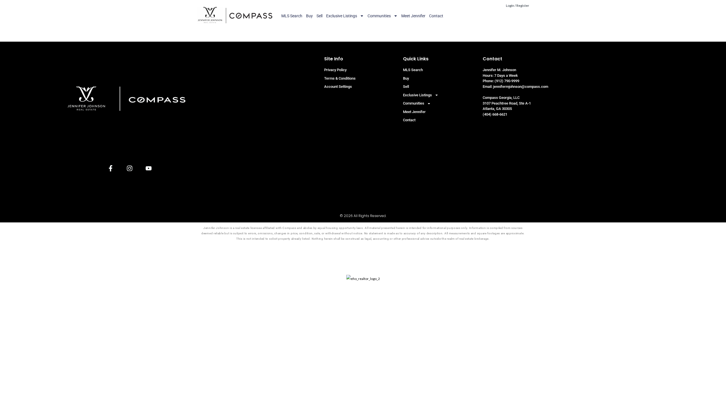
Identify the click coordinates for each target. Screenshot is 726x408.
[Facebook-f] (110, 168)
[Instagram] (129, 168)
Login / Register (517, 5)
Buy (309, 16)
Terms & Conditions (340, 78)
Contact (436, 16)
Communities (379, 16)
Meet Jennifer (413, 16)
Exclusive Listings (341, 16)
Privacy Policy (335, 70)
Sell (319, 16)
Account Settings (338, 86)
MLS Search (291, 16)
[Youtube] (148, 168)
